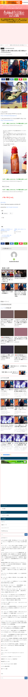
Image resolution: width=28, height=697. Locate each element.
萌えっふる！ (4, 647)
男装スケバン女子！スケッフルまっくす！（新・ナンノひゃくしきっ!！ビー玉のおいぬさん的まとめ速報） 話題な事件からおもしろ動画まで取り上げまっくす (14, 591)
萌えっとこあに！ (4, 650)
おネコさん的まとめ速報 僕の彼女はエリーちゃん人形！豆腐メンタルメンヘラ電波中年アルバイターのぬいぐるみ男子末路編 (14, 542)
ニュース (2, 48)
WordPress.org (4, 530)
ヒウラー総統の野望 (5, 666)
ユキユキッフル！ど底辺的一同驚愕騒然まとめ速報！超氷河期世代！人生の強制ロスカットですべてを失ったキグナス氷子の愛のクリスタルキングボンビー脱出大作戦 (14, 640)
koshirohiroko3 (14, 261)
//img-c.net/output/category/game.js (9, 115)
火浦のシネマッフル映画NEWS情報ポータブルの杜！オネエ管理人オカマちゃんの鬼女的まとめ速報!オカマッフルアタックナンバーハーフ (14, 608)
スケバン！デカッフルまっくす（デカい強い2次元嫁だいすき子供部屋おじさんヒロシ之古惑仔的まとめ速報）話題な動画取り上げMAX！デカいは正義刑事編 (14, 623)
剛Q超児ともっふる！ (5, 661)
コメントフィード (5, 527)
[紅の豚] (14, 95)
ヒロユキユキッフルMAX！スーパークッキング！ (11, 656)
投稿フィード (4, 524)
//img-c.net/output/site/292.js (7, 120)
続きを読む (3, 202)
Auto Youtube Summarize (12, 207)
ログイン (3, 521)
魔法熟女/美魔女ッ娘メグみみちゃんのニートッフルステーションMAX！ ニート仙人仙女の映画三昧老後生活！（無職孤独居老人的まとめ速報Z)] (13, 564)
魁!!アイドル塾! (4, 668)
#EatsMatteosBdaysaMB (10, 48)
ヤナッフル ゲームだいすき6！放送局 (9, 663)
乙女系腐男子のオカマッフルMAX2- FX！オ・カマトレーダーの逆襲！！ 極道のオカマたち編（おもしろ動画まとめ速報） (13, 569)
